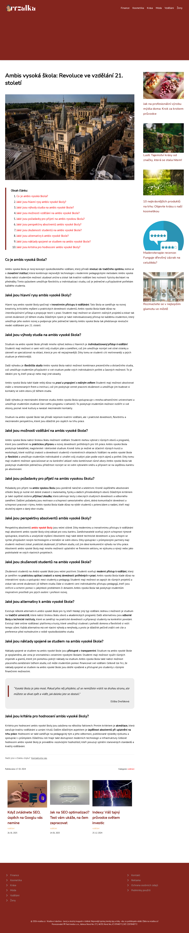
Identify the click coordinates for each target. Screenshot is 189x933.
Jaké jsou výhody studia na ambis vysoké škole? (45, 207)
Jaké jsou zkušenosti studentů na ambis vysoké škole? (49, 230)
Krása (150, 8)
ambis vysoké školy (41, 527)
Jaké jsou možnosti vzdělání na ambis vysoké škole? (48, 213)
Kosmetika (138, 8)
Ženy (179, 8)
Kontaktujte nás (39, 758)
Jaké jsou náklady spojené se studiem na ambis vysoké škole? (54, 241)
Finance (125, 8)
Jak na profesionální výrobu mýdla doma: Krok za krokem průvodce (163, 109)
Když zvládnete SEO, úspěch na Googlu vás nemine (25, 817)
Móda (159, 8)
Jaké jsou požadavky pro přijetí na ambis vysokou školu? (51, 219)
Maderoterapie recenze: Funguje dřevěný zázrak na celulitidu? (161, 258)
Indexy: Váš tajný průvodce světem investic (106, 817)
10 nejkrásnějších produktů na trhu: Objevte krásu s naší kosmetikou (162, 206)
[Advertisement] (94, 34)
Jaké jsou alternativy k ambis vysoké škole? (43, 235)
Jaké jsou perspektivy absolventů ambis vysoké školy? (49, 224)
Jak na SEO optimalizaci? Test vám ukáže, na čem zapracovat (69, 817)
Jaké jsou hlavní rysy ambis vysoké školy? (41, 202)
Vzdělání (169, 8)
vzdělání (130, 769)
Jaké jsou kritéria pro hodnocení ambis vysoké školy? (48, 247)
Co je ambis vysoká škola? (32, 196)
